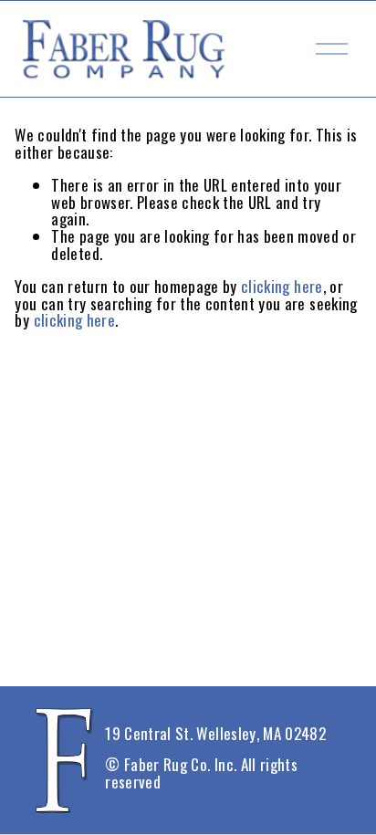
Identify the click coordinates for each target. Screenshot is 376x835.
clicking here (281, 286)
